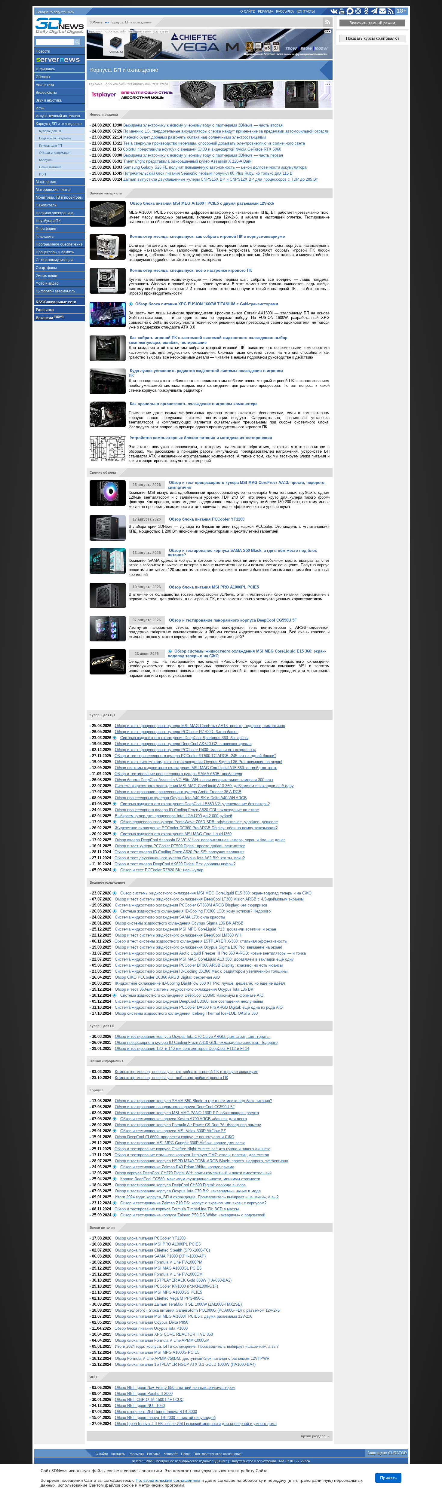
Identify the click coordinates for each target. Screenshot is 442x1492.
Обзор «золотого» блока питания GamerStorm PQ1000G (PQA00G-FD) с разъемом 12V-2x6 (197, 1310)
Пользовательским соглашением (168, 1480)
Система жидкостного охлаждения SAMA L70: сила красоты (170, 917)
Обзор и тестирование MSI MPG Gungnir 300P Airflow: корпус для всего (180, 1143)
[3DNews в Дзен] (358, 11)
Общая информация (54, 152)
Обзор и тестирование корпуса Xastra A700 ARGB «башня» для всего (183, 1119)
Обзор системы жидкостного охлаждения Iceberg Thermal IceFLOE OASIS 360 (186, 1013)
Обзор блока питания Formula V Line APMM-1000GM (162, 1340)
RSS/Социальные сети (56, 302)
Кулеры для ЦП (51, 131)
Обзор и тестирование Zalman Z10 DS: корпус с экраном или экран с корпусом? (193, 1203)
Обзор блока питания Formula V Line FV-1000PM (158, 1262)
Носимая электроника (54, 213)
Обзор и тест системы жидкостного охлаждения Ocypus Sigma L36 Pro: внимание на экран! (198, 762)
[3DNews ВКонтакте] (334, 11)
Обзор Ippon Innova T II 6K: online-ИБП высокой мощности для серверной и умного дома (196, 1423)
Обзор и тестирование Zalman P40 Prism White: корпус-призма (177, 1167)
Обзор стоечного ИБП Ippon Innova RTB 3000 (156, 1411)
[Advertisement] (208, 695)
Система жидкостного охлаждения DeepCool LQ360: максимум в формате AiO (191, 995)
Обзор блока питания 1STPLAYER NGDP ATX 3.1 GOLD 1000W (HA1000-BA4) (185, 1364)
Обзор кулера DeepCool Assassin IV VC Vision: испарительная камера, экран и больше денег (200, 840)
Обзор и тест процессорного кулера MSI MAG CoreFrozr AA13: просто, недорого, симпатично (200, 725)
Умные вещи (46, 276)
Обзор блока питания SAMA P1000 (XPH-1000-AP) (160, 1256)
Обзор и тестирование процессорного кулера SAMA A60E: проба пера (178, 774)
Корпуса (45, 160)
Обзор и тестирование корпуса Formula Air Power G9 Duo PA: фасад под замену (188, 1125)
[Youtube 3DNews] (342, 11)
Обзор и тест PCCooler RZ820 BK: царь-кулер (161, 870)
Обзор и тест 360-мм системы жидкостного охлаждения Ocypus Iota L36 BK (184, 989)
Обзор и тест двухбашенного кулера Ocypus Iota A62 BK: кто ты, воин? (180, 858)
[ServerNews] (59, 60)
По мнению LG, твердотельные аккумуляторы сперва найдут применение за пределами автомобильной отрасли (226, 131)
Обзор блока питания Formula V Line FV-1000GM (159, 1274)
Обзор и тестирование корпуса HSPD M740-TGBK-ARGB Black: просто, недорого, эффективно (201, 1161)
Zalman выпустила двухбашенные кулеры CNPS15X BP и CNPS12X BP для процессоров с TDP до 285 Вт (220, 179)
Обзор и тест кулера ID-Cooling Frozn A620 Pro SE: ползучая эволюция (179, 852)
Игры (40, 108)
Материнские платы (53, 190)
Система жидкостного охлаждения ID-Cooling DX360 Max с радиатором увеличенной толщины (201, 971)
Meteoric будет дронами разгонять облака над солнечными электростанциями (194, 137)
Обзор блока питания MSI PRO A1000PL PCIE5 (158, 1244)
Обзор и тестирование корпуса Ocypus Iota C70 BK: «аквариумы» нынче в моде (188, 1191)
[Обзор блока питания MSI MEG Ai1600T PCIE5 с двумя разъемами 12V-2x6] (108, 214)
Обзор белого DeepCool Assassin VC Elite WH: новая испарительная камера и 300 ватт (194, 780)
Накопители (46, 205)
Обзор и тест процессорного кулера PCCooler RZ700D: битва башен (176, 731)
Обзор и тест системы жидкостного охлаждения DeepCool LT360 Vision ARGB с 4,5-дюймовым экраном (209, 899)
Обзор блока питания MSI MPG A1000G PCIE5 (157, 1352)
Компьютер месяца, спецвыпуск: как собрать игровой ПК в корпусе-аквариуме (186, 1071)
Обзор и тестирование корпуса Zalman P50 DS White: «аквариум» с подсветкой (192, 1215)
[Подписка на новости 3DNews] (383, 11)
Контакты (306, 11)
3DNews (96, 22)
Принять (388, 1477)
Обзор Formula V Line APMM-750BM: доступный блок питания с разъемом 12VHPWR (192, 1358)
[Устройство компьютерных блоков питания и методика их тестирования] (108, 448)
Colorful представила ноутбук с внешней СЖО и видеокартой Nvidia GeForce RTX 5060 (202, 149)
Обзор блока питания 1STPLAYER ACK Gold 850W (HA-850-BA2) (173, 1280)
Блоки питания (50, 167)
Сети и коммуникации (54, 260)
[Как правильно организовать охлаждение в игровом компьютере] (108, 414)
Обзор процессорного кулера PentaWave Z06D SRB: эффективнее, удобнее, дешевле (199, 822)
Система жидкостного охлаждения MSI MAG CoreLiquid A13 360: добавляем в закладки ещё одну (204, 786)
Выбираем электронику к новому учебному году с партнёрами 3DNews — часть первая (203, 155)
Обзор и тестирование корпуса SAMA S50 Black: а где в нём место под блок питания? (193, 1101)
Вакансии (49, 317)
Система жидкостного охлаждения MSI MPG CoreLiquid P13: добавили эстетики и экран (195, 929)
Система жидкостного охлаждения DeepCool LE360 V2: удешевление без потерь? (195, 804)
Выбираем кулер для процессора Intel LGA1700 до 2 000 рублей (173, 816)
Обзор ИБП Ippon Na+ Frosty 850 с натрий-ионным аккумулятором (175, 1387)
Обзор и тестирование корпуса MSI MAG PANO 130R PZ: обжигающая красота (187, 1113)
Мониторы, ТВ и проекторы (59, 197)
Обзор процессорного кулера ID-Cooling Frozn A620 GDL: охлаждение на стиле (187, 810)
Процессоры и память (55, 252)
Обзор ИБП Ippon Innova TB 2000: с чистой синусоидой (165, 1417)
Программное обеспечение (59, 244)
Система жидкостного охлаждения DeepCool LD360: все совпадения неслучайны (189, 1001)
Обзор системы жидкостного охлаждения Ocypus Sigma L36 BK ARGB (179, 923)
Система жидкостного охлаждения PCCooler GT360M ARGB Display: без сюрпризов (191, 905)
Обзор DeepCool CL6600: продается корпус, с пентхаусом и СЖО (174, 1137)
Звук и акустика (49, 100)
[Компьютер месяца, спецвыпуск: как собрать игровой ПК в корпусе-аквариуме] (108, 247)
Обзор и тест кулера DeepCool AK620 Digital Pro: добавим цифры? (175, 864)
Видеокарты (46, 92)
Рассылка (285, 11)
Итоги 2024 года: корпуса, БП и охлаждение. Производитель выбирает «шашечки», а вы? (196, 1197)
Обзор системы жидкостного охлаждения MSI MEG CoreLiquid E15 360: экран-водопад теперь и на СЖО (216, 893)
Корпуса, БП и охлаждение (59, 124)
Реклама (265, 11)
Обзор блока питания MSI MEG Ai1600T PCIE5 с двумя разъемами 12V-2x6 (183, 1316)
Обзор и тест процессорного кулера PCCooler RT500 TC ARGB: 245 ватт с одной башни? (195, 756)
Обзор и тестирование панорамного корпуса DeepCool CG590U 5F (175, 1107)
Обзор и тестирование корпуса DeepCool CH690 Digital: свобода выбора (180, 1185)
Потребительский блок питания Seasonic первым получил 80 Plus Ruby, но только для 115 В (208, 173)
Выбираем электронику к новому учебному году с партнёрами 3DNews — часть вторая (203, 125)
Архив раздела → (315, 1436)
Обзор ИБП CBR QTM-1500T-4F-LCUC (149, 1399)
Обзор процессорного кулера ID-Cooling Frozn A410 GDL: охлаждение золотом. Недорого (196, 1042)
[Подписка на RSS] (391, 11)
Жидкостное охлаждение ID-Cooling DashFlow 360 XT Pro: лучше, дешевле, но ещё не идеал (200, 983)
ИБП (42, 174)
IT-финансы (46, 69)
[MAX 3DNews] (350, 11)
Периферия (46, 229)
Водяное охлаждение (55, 138)
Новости (43, 51)
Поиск (185, 1454)
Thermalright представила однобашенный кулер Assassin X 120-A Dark (187, 161)
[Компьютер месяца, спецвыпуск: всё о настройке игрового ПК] (108, 281)
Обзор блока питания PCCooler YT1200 (150, 1238)
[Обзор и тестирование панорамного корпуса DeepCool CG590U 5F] (108, 628)
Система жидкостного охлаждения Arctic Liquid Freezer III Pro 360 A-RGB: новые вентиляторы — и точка (210, 953)
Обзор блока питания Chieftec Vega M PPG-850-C (159, 1298)
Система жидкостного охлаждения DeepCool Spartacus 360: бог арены (184, 737)
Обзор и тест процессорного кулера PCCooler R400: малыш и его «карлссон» (185, 750)
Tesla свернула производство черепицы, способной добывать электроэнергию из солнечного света (214, 143)
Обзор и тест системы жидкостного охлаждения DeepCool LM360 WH (178, 935)
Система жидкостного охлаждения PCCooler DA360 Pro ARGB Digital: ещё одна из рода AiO (199, 1007)
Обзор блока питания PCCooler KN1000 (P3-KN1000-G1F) (166, 1286)
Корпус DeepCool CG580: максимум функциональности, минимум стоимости (190, 1179)
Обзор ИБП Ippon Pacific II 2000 (144, 1393)
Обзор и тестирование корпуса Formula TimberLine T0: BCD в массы (177, 1209)
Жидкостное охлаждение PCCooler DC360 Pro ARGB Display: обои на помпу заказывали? (196, 828)
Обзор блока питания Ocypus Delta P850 (151, 1322)
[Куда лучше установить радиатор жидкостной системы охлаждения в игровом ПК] (108, 381)
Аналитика (45, 85)
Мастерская (46, 182)
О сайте (247, 11)
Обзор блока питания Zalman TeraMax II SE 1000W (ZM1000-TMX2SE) (178, 1304)
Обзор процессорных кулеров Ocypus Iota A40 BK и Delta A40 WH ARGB (181, 798)
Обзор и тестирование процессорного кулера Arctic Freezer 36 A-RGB (178, 792)
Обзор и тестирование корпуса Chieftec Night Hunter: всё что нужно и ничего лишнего (192, 1149)
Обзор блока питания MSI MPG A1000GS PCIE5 (158, 1292)
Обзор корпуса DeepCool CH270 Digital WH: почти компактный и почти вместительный (193, 1173)
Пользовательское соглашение (217, 1454)
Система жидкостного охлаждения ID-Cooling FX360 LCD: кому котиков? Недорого (195, 911)
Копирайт (171, 1454)
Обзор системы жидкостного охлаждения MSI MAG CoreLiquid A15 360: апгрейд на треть (196, 768)
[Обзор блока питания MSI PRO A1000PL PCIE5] (108, 595)
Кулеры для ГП (50, 145)
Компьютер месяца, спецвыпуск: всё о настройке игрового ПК (171, 1077)
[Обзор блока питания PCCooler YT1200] (108, 528)
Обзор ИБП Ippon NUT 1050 (140, 1405)
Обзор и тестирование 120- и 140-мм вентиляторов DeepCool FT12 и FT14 (182, 1048)
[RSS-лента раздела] (328, 22)
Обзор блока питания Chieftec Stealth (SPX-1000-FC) (162, 1250)
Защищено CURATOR (387, 1453)
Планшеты (45, 236)
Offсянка (43, 77)
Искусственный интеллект (58, 116)
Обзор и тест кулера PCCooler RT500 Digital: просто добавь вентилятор (180, 846)
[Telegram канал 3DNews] (374, 11)
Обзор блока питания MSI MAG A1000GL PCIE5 (158, 1268)
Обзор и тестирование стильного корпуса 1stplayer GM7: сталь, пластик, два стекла (192, 1155)
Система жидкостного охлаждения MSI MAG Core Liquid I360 (176, 834)
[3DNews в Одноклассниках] (366, 11)
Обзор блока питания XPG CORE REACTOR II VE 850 (164, 1334)
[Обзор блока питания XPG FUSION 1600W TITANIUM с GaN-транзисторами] (108, 314)
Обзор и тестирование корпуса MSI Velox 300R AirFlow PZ (173, 1131)
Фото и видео (47, 283)
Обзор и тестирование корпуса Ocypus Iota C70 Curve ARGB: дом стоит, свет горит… (193, 1036)
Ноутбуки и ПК (48, 221)
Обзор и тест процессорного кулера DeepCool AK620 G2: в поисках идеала (183, 743)
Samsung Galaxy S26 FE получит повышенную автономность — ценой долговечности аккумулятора (214, 167)
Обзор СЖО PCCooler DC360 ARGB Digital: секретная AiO (167, 977)
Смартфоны (46, 268)
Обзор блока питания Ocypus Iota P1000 (151, 1328)
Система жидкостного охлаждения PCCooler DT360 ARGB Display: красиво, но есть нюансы (199, 965)
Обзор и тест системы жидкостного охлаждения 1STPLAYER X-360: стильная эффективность (201, 941)
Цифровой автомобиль (55, 291)
